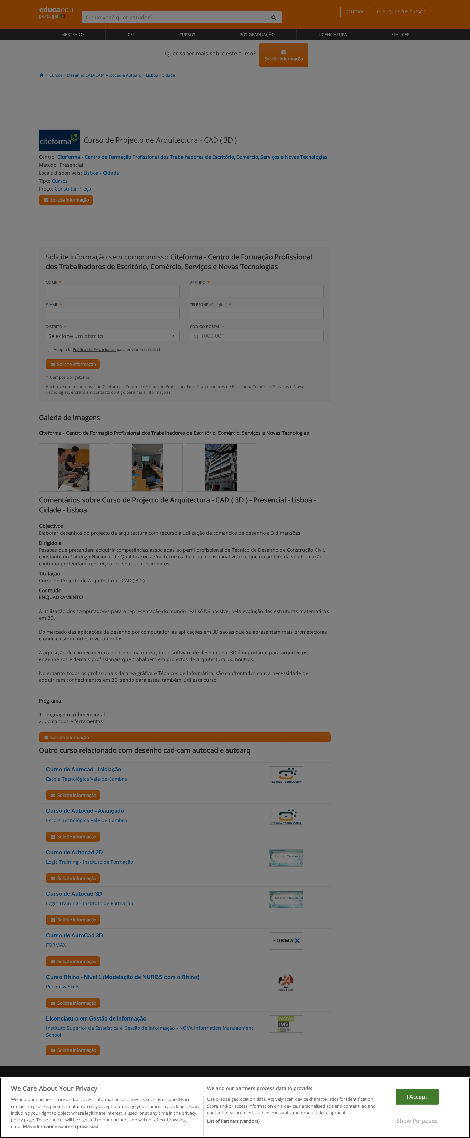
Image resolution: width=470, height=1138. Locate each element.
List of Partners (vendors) (233, 1121)
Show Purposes (417, 1121)
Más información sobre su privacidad (60, 1126)
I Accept (417, 1096)
